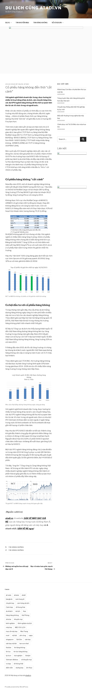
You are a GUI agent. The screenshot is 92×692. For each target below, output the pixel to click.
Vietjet (27, 656)
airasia (16, 595)
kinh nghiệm (10, 623)
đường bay (19, 668)
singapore (9, 639)
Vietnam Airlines (12, 660)
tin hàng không (16, 550)
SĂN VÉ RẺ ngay (25, 528)
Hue (24, 611)
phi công (23, 635)
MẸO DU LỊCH (20, 627)
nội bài (14, 635)
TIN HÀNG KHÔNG (40, 23)
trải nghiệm (18, 656)
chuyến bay (10, 603)
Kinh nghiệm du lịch (25, 623)
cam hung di (19, 599)
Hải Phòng (25, 615)
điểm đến (9, 668)
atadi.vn (28, 675)
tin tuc (8, 651)
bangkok (9, 599)
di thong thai (20, 607)
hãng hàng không (12, 615)
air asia (8, 595)
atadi (23, 595)
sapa (30, 635)
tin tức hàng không (20, 651)
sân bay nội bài (11, 643)
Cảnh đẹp (9, 607)
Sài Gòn (19, 639)
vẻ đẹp (8, 664)
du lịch (17, 611)
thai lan (8, 647)
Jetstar (8, 619)
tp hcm (8, 656)
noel (7, 635)
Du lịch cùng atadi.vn (33, 7)
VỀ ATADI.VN (57, 23)
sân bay (28, 639)
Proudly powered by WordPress (16, 687)
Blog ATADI (24, 84)
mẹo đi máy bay (11, 631)
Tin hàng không (16, 547)
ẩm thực (29, 668)
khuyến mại (18, 619)
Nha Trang (24, 631)
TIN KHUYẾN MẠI (22, 23)
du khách (9, 611)
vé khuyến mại (26, 660)
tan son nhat (24, 643)
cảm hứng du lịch (23, 603)
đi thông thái (18, 664)
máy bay (9, 627)
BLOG (7, 23)
